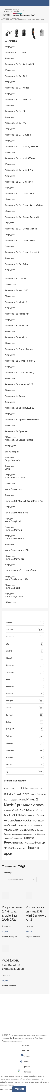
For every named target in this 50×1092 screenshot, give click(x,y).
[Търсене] (47, 3)
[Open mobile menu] (3, 3)
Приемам (19, 1089)
